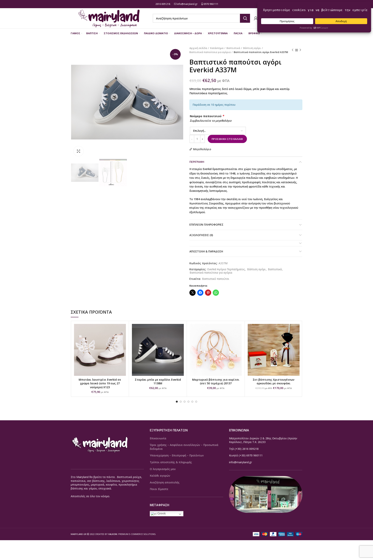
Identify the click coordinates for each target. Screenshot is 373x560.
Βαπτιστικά (233, 48)
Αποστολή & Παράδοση (206, 251)
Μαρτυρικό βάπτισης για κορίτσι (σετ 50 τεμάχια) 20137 (215, 381)
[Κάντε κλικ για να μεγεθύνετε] (78, 151)
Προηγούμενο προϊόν (293, 50)
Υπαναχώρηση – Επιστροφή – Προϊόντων (177, 455)
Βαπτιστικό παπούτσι (215, 279)
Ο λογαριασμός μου (163, 469)
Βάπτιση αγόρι (252, 48)
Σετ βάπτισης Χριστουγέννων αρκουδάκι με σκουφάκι (273, 381)
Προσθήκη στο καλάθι (227, 139)
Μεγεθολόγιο (202, 149)
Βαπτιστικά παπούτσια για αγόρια (210, 52)
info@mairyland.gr (187, 4)
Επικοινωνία (158, 438)
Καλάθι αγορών (160, 475)
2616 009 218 (162, 4)
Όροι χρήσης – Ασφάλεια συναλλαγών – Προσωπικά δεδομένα (184, 447)
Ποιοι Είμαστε (159, 489)
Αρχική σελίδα (198, 48)
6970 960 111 (210, 4)
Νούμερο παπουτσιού (207, 116)
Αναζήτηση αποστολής (165, 482)
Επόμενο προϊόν (300, 50)
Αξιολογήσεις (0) (201, 235)
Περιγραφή (196, 162)
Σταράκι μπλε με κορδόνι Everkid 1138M (158, 381)
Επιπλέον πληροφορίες (206, 224)
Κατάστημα (216, 48)
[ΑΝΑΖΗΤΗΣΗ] (245, 18)
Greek (161, 513)
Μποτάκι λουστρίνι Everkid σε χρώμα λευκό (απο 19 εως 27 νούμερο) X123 (100, 383)
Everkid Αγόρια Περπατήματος (226, 269)
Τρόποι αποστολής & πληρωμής (171, 462)
